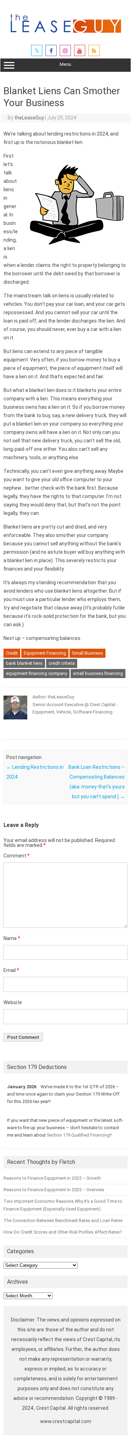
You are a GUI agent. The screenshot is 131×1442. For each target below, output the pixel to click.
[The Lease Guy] (65, 35)
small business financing (98, 673)
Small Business (87, 653)
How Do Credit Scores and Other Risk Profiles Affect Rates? (62, 1232)
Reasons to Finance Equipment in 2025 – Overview (53, 1189)
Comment (16, 855)
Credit (12, 653)
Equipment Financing (45, 653)
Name (11, 938)
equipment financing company (36, 673)
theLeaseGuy (29, 117)
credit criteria (62, 663)
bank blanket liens (24, 663)
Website (12, 1002)
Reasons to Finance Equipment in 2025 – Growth (52, 1178)
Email (11, 970)
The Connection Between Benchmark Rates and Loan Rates (63, 1220)
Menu (65, 64)
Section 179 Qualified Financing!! (79, 1135)
